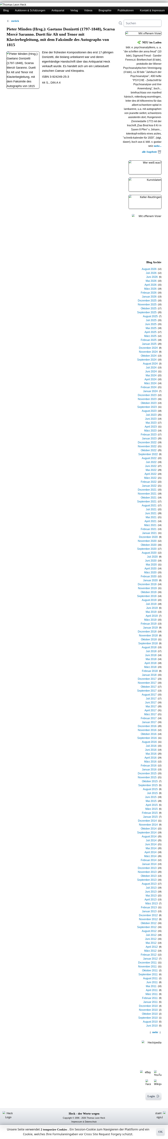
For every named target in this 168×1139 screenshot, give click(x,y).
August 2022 (149, 458)
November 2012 (148, 919)
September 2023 (147, 407)
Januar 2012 (150, 958)
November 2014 (148, 824)
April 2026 (151, 284)
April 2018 (151, 663)
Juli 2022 (151, 462)
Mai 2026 (151, 280)
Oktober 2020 (149, 544)
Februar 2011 (150, 998)
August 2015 (150, 789)
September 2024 (147, 359)
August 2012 (149, 931)
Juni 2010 (152, 1025)
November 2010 (148, 1009)
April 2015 (152, 805)
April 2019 (152, 615)
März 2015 (151, 808)
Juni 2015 (151, 797)
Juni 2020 (151, 560)
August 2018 (149, 647)
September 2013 (147, 879)
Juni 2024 (151, 371)
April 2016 (151, 757)
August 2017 (149, 694)
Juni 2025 (151, 324)
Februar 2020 (149, 576)
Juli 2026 (151, 273)
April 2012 (152, 946)
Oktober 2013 (149, 875)
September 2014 (147, 832)
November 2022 (147, 446)
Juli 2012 (151, 935)
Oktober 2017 (149, 686)
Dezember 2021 (147, 489)
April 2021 (151, 521)
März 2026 (150, 288)
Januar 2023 (149, 438)
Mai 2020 (151, 564)
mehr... (157, 145)
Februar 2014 (149, 860)
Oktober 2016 (149, 734)
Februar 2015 (150, 812)
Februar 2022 (149, 481)
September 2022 (148, 454)
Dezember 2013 (147, 868)
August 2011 (150, 978)
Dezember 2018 (147, 631)
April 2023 (151, 426)
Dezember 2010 (148, 1006)
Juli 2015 (152, 793)
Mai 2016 (151, 753)
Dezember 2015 (147, 773)
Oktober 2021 (149, 497)
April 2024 (151, 379)
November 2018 (148, 635)
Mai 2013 (151, 895)
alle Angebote (149, 151)
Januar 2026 (149, 296)
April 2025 (151, 332)
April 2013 (151, 899)
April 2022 (151, 474)
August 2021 (149, 505)
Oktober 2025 (149, 308)
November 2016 (147, 730)
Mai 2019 (151, 611)
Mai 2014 (151, 848)
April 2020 (151, 568)
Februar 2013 (149, 907)
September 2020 (147, 548)
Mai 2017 (151, 706)
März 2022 (150, 477)
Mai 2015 (151, 801)
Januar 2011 (150, 1002)
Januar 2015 (150, 816)
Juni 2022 (151, 466)
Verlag (74, 10)
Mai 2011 (151, 986)
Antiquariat (58, 10)
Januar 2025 (149, 344)
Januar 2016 (149, 769)
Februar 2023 (149, 434)
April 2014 (151, 852)
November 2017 (147, 682)
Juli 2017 (151, 698)
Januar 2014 (149, 864)
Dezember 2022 (147, 442)
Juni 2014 (151, 844)
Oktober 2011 (150, 970)
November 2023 (147, 399)
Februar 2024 (149, 387)
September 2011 (148, 974)
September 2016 (147, 738)
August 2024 (150, 363)
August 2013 (149, 883)
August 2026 (149, 269)
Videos (88, 10)
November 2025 (147, 304)
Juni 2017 (151, 702)
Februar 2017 (149, 718)
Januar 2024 (150, 391)
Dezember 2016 (147, 726)
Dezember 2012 (148, 915)
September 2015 (148, 785)
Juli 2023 (151, 414)
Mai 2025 (151, 328)
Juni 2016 (151, 749)
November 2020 (147, 541)
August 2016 (149, 742)
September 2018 (148, 643)
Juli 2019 (151, 604)
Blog (6, 10)
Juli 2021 (151, 509)
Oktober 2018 (149, 639)
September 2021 (147, 501)
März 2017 (150, 714)
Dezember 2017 (147, 678)
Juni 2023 (151, 418)
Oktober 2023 (149, 403)
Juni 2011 (152, 982)
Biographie (105, 10)
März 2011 (152, 994)
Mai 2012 (151, 942)
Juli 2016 (151, 745)
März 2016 (150, 761)
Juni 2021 (151, 513)
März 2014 (150, 856)
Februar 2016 (149, 765)
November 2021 (147, 493)
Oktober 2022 (149, 450)
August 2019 (149, 600)
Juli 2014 (151, 840)
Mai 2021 (151, 517)
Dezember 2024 (148, 347)
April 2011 (152, 990)
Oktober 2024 (149, 355)
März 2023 (150, 430)
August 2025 (150, 316)
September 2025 (147, 312)
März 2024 (150, 383)
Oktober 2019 (149, 592)
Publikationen (126, 10)
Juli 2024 (151, 367)
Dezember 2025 (147, 300)
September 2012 (147, 927)
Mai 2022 (151, 470)
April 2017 (151, 710)
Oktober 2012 (149, 923)
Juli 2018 (151, 651)
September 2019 (147, 596)
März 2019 (150, 619)
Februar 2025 (149, 340)
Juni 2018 (151, 655)
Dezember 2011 (147, 962)
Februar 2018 (150, 671)
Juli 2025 (151, 320)
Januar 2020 (150, 580)
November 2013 (147, 872)
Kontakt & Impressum (152, 10)
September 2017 (147, 690)
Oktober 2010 (150, 1013)
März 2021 (150, 525)
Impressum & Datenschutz (84, 1121)
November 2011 (147, 966)
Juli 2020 (152, 556)
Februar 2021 (149, 529)
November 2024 (148, 351)
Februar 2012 (149, 954)
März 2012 (150, 950)
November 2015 (147, 777)
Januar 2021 (149, 533)
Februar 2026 (149, 292)
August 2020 (149, 552)
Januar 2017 (149, 722)
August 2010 (150, 1021)
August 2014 (149, 836)
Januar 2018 (149, 675)
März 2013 (151, 903)
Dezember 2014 (147, 820)
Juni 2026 (152, 277)
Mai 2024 (151, 375)
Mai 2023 (151, 422)
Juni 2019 (152, 608)
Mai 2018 (151, 659)
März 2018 (150, 667)
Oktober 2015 (150, 781)
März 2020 (150, 572)
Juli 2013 (151, 887)
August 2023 (149, 410)
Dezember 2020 (148, 537)
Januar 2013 (149, 911)
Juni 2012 (151, 939)
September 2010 (148, 1017)
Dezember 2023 (147, 395)
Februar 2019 (149, 623)
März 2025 (150, 336)
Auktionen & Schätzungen (30, 10)
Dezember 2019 (147, 584)
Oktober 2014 (149, 828)
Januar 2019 (150, 627)
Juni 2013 (151, 891)
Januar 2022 (149, 485)
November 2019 (147, 588)
